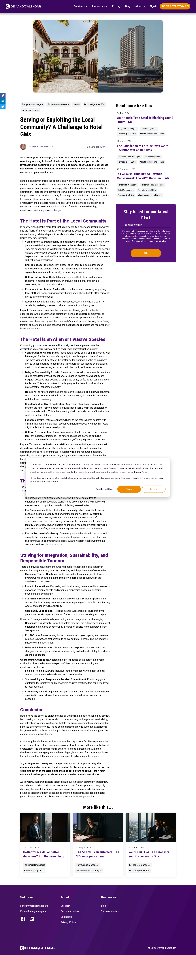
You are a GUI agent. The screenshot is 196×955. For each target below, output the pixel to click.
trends (77, 104)
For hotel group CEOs (94, 104)
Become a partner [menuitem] (70, 911)
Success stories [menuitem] (110, 911)
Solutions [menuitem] (79, 6)
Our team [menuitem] (65, 905)
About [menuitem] (138, 6)
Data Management (149, 129)
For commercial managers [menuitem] (34, 905)
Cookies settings (104, 489)
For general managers (32, 104)
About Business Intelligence (152, 134)
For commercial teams (58, 104)
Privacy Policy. (159, 241)
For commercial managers (129, 157)
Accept (129, 489)
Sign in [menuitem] (153, 6)
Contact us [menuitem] (66, 916)
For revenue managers (87, 865)
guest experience (30, 110)
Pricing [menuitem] (116, 6)
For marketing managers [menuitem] (33, 911)
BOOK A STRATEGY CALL (176, 6)
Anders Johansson (41, 146)
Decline (153, 489)
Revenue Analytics (126, 195)
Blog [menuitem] (127, 6)
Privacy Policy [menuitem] (68, 922)
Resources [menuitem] (98, 6)
